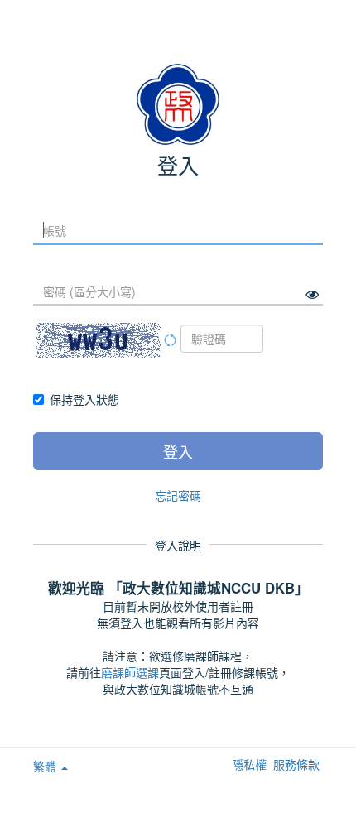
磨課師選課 (130, 672)
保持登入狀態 (84, 399)
